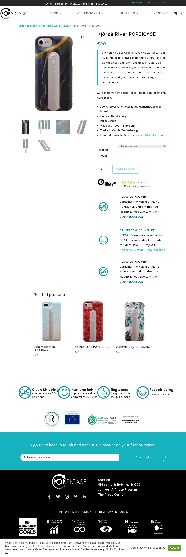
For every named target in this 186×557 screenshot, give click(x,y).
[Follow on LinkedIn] (84, 496)
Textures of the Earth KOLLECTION (48, 26)
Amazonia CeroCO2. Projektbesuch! (143, 250)
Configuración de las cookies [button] (148, 547)
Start (21, 26)
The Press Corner (111, 495)
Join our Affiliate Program (118, 489)
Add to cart (125, 169)
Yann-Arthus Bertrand (151, 135)
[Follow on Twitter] (58, 496)
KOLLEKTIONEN (88, 13)
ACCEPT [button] (174, 548)
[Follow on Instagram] (66, 496)
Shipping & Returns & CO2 (119, 485)
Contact (104, 480)
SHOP (53, 13)
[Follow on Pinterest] (75, 496)
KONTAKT (160, 13)
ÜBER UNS (127, 13)
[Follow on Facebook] (49, 496)
